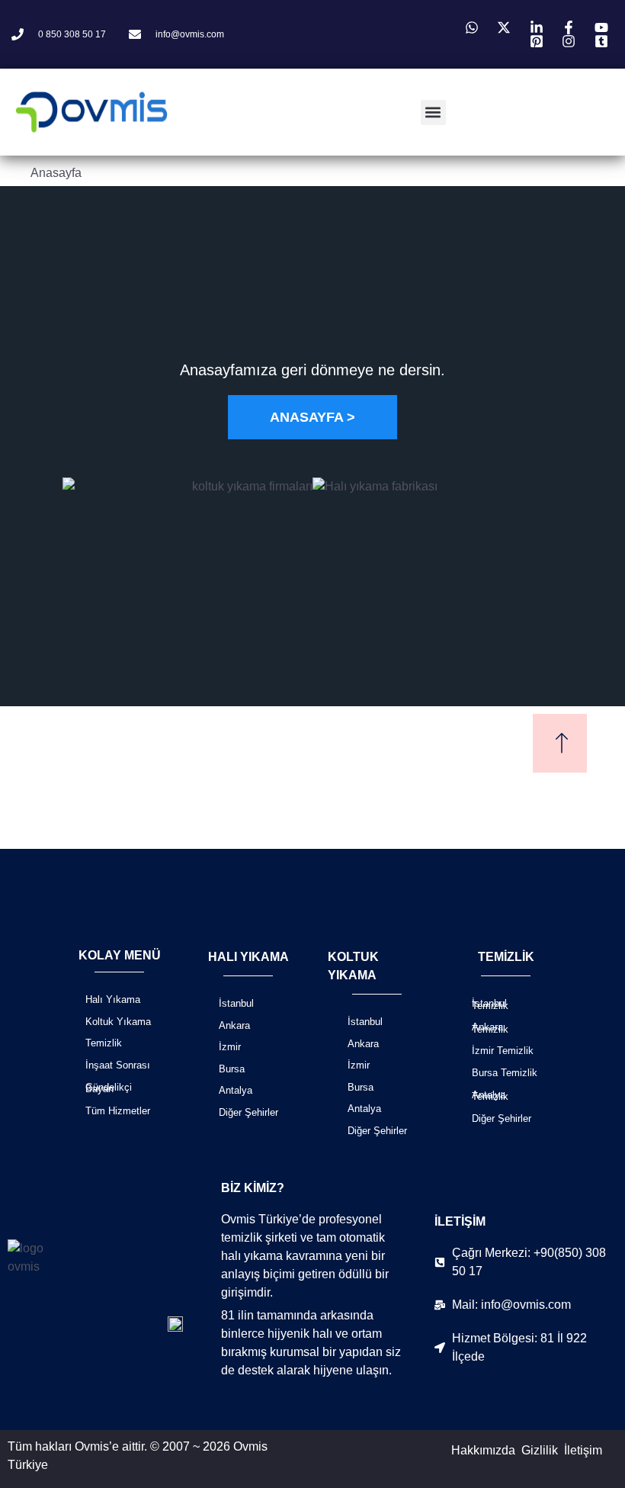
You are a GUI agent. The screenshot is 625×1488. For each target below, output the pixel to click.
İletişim (583, 1450)
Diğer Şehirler (248, 1112)
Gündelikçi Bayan (108, 1088)
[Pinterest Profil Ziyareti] (539, 41)
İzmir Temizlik (503, 1050)
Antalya (235, 1090)
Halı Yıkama (112, 999)
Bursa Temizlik (504, 1072)
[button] (433, 112)
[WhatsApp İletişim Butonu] (474, 27)
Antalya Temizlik (490, 1096)
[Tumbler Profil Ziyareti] (603, 41)
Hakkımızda (483, 1450)
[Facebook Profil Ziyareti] (571, 27)
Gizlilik (539, 1450)
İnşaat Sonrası (117, 1065)
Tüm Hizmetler (117, 1111)
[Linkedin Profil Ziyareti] (539, 27)
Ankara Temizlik (490, 1028)
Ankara (234, 1025)
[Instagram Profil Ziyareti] (571, 41)
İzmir (230, 1047)
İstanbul (236, 1003)
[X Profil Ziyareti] (506, 27)
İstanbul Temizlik (490, 1004)
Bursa (232, 1069)
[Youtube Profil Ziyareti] (603, 27)
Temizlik (103, 1043)
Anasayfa (56, 172)
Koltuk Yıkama (118, 1021)
